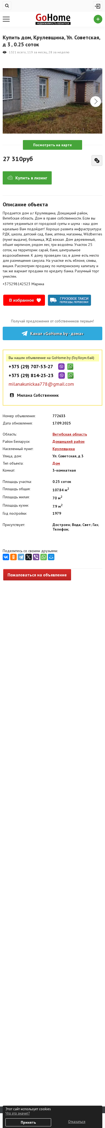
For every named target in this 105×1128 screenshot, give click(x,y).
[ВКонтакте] (6, 557)
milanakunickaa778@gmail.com (41, 384)
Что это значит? (17, 1113)
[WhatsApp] (43, 557)
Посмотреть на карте (52, 144)
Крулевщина (63, 448)
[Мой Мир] (51, 557)
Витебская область (69, 434)
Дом (56, 463)
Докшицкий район (68, 441)
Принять (28, 1122)
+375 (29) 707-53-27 (31, 367)
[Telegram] (21, 557)
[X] (28, 557)
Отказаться (76, 1121)
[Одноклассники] (13, 557)
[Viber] (36, 557)
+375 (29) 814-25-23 (31, 375)
